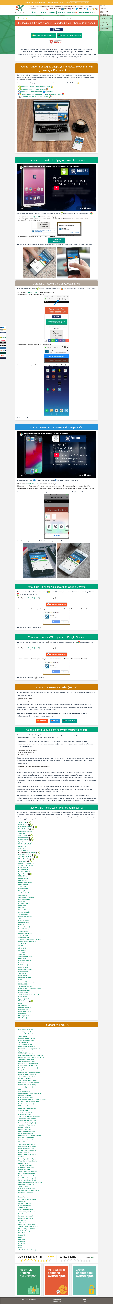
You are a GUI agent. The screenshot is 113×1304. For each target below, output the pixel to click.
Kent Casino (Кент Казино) (26, 1104)
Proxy (74, 8)
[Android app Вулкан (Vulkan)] (31, 874)
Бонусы (42, 12)
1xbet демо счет (56, 1301)
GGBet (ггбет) (22, 958)
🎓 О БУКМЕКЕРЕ (69, 720)
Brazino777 (21, 1235)
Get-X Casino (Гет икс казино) (26, 1173)
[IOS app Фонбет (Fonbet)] (37, 852)
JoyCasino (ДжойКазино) (25, 1034)
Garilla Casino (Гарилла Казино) (27, 1140)
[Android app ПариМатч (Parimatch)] (35, 854)
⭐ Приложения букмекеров (33, 18)
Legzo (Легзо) (22, 846)
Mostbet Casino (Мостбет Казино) (28, 1063)
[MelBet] (3, 330)
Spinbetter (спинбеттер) (25, 842)
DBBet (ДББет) (22, 876)
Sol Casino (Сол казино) (25, 1044)
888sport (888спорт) (24, 910)
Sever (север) (22, 1220)
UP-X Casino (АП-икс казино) (26, 1228)
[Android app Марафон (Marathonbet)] (36, 826)
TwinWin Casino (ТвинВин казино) (28, 1226)
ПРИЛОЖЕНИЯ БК (86, 12)
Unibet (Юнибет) (23, 880)
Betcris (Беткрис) (23, 963)
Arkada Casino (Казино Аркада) (27, 1171)
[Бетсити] (3, 348)
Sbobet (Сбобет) (23, 895)
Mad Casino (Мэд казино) (25, 1218)
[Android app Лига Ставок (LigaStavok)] (37, 856)
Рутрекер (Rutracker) (24, 999)
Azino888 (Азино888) (24, 1203)
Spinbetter (21, 1051)
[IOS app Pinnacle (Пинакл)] (30, 829)
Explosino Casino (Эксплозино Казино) (29, 1093)
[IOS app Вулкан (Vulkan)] (29, 874)
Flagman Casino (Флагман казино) (28, 1150)
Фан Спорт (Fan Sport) (24, 893)
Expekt (20, 1003)
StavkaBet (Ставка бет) (25, 933)
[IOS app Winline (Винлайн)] (30, 859)
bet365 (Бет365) (23, 867)
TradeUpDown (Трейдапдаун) (27, 1178)
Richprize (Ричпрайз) (24, 1129)
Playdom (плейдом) (24, 1127)
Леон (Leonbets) (23, 835)
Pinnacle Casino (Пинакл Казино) (28, 1068)
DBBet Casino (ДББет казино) (27, 1108)
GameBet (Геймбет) (24, 990)
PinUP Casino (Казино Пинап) (27, 1084)
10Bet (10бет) (22, 886)
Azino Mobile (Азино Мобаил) (26, 1212)
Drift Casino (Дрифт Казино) (26, 1061)
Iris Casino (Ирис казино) (25, 1216)
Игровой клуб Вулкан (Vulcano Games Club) (31, 1057)
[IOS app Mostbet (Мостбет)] (30, 839)
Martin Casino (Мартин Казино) (27, 1199)
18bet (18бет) (22, 950)
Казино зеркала (56, 1299)
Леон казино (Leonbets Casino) (27, 1080)
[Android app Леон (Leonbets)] (31, 835)
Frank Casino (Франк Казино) (26, 1040)
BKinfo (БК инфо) (23, 1001)
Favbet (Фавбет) (23, 850)
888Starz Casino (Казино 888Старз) (28, 1101)
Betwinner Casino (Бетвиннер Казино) (29, 1072)
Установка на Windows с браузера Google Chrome (106, 20)
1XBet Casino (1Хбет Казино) (26, 1076)
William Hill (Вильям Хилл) (26, 865)
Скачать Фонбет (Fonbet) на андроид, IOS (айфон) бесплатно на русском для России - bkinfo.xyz (106, 6)
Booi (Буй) (21, 1070)
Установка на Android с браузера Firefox (33, 89)
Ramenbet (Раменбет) (24, 1095)
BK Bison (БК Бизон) (24, 984)
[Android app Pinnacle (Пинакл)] (33, 829)
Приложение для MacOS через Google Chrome (35, 96)
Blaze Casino (22, 1233)
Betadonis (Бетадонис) (25, 916)
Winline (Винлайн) (23, 859)
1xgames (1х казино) (24, 1091)
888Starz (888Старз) (24, 872)
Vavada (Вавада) (23, 914)
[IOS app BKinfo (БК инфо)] (30, 1001)
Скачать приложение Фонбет (44, 35)
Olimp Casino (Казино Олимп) (27, 1250)
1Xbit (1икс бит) (22, 973)
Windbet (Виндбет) (23, 937)
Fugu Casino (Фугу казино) (26, 1209)
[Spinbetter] (3, 353)
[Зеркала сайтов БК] (56, 1280)
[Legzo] (3, 358)
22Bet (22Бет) (22, 954)
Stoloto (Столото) (23, 1186)
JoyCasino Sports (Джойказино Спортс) (29, 988)
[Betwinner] (3, 337)
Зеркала (52, 12)
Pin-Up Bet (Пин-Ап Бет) (25, 844)
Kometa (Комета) (23, 1197)
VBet (19, 918)
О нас (84, 1301)
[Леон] (3, 345)
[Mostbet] (3, 350)
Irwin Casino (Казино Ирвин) (26, 1167)
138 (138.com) (22, 946)
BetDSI (20, 980)
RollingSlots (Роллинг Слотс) (26, 1184)
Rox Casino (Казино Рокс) (25, 1029)
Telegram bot (82, 8)
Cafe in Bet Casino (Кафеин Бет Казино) (30, 1182)
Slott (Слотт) (21, 1222)
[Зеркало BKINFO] (19, 9)
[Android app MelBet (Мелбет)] (31, 824)
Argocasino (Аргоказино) (25, 1087)
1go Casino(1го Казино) (25, 1112)
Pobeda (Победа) (23, 1152)
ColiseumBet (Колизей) (25, 882)
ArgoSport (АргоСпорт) (25, 956)
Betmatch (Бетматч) (24, 927)
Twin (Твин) (21, 1214)
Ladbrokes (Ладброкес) (25, 903)
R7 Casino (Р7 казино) (24, 1114)
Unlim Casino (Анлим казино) (26, 1131)
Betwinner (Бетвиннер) (25, 831)
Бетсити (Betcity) (23, 837)
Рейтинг (33, 12)
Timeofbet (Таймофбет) (25, 986)
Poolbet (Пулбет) (23, 1009)
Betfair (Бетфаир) (23, 878)
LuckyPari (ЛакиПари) (24, 1205)
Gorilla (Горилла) (23, 931)
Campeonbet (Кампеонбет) (26, 982)
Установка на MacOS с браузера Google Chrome (105, 24)
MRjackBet (21, 1241)
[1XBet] (3, 327)
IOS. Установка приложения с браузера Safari (106, 15)
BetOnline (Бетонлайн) (25, 977)
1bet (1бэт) (21, 952)
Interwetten (21, 907)
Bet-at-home (21, 901)
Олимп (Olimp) (22, 861)
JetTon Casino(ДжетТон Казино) (27, 1118)
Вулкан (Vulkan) (23, 874)
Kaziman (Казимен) (24, 1163)
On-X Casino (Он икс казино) (26, 1144)
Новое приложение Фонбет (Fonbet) (104, 27)
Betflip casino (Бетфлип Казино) (27, 1146)
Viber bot (66, 8)
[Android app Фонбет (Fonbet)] (39, 852)
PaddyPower (22, 905)
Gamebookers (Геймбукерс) (26, 897)
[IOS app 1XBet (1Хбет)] (28, 822)
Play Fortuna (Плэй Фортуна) (26, 1038)
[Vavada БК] (3, 340)
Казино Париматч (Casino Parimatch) (29, 1082)
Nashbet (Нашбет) (23, 992)
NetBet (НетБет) (23, 884)
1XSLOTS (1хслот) (23, 1110)
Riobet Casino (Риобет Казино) (27, 1106)
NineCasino (21, 1239)
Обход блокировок (66, 12)
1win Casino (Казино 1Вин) (26, 1059)
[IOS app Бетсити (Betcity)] (29, 837)
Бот (59, 8)
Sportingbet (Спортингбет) (26, 863)
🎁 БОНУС (54, 720)
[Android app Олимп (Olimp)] (31, 861)
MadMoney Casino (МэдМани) (27, 1123)
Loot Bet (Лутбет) (23, 869)
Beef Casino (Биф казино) (25, 1192)
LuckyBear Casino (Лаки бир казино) (29, 1231)
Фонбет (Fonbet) (30, 852)
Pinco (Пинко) (22, 1013)
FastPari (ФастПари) (24, 899)
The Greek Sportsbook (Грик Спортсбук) (29, 939)
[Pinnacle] (3, 335)
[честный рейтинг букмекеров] (28, 1280)
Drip (19, 1089)
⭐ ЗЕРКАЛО (41, 720)
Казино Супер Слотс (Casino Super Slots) (30, 1055)
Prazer (20, 1248)
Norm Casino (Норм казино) (26, 1224)
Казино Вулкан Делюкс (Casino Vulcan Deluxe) (31, 1099)
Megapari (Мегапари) (24, 960)
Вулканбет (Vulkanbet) (24, 1007)
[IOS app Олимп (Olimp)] (28, 861)
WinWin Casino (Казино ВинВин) (27, 1161)
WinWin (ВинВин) (23, 1016)
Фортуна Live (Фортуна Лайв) (27, 941)
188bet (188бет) (22, 948)
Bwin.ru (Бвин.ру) (23, 1005)
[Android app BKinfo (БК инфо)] (32, 1001)
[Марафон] (3, 332)
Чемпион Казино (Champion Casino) (29, 1049)
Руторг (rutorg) (22, 996)
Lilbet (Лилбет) (22, 1018)
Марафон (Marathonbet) (25, 826)
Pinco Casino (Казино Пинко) (26, 1148)
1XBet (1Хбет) (22, 822)
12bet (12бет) (22, 943)
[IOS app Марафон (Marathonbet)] (34, 826)
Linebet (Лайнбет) (23, 929)
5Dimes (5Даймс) (23, 891)
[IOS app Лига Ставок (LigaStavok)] (35, 856)
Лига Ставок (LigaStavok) (25, 856)
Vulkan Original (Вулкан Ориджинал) (29, 1159)
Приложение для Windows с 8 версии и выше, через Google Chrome (41, 94)
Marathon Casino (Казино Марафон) (28, 1176)
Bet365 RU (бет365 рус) (25, 1011)
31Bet (20, 1237)
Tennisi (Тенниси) (23, 935)
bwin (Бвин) (21, 924)
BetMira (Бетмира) (23, 922)
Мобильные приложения (28, 1299)
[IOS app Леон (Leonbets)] (29, 835)
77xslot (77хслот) (23, 1142)
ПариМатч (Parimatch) (24, 854)
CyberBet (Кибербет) (24, 971)
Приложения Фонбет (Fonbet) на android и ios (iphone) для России (56, 23)
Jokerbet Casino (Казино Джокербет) (29, 1116)
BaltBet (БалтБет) (23, 920)
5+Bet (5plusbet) (23, 965)
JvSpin (20, 1195)
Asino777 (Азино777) (24, 1032)
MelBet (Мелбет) (23, 824)
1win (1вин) (21, 833)
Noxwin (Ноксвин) (23, 888)
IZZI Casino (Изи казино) (25, 1053)
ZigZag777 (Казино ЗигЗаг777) (27, 1074)
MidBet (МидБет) (23, 975)
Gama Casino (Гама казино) (26, 1125)
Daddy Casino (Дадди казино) (27, 1120)
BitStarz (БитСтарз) (24, 1169)
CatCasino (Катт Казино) (25, 1097)
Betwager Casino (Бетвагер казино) (28, 1190)
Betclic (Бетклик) (23, 967)
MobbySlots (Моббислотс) (25, 1133)
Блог (84, 1299)
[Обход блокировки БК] (85, 1280)
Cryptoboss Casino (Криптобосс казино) (29, 1135)
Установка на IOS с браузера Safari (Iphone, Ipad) (37, 91)
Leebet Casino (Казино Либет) (27, 1180)
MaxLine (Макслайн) (24, 912)
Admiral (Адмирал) (23, 1207)
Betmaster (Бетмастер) (25, 969)
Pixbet (20, 1245)
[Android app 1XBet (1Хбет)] (30, 822)
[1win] (3, 342)
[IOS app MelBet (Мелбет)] (29, 824)
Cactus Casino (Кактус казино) (27, 1154)
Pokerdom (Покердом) (24, 1078)
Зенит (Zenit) (22, 848)
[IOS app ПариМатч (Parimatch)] (33, 854)
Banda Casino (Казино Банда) (27, 1188)
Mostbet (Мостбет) (23, 839)
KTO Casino (21, 1243)
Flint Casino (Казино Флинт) (26, 1137)
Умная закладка (53, 8)
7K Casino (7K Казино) (25, 1165)
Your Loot (21, 1157)
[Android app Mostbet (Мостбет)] (32, 839)
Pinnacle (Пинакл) (23, 829)
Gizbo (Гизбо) (22, 1201)
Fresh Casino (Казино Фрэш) (26, 1046)
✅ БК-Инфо (21, 18)
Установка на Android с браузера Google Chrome (36, 86)
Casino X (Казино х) (24, 1036)
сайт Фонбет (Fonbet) (33, 217)
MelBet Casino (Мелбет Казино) (27, 1065)
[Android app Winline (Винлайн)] (33, 859)
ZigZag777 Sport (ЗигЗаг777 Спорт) (28, 994)
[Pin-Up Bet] (3, 355)
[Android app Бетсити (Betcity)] (32, 837)
